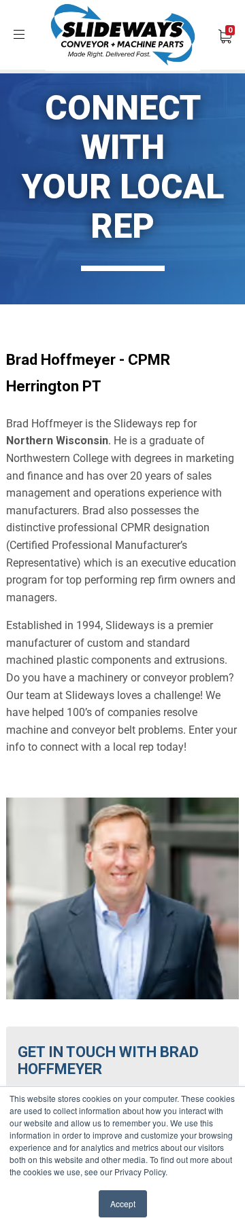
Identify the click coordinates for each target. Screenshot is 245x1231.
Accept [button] (122, 1203)
